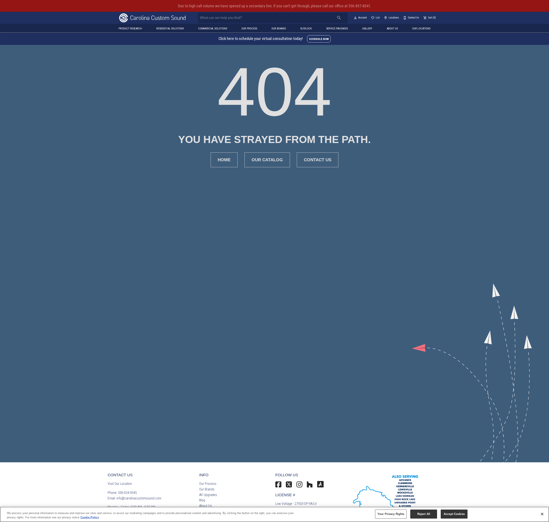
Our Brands (278, 28)
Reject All (423, 514)
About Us (392, 28)
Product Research (130, 28)
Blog (202, 500)
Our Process (249, 28)
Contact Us (317, 159)
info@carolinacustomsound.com (138, 498)
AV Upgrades (208, 495)
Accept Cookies (454, 514)
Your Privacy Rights (390, 514)
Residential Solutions (170, 28)
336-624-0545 (127, 493)
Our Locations (421, 28)
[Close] (542, 514)
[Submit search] (339, 18)
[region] (274, 514)
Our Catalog (267, 159)
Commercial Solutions (212, 28)
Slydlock (306, 28)
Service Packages (337, 28)
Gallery (367, 28)
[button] (355, 17)
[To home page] (152, 18)
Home (224, 159)
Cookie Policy (89, 517)
